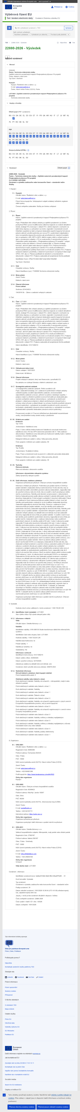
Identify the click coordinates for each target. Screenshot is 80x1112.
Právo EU (8, 1019)
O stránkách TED (10, 1005)
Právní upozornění (11, 987)
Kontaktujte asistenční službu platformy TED (19, 967)
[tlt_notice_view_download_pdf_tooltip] (10, 136)
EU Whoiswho (9, 1031)
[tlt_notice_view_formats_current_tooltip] (69, 168)
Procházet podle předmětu (59, 34)
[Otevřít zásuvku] (7, 57)
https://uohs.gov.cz (35, 814)
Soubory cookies (10, 991)
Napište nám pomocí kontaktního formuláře (19, 1071)
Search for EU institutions (13, 1085)
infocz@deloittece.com (28, 854)
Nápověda (8, 963)
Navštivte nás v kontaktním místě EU (17, 1074)
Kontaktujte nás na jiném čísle (15, 1067)
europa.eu (36, 1054)
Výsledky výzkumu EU (12, 1027)
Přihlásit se (58, 7)
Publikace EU (9, 1034)
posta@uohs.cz (26, 808)
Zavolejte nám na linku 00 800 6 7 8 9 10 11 (19, 1063)
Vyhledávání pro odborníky (39, 34)
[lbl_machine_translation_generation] (28, 150)
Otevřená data (9, 1023)
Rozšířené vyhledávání (21, 34)
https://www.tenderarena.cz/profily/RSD (40, 774)
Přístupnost (8, 995)
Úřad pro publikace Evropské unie (17, 949)
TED (6, 42)
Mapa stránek (9, 1009)
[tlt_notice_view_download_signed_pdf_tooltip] (13, 118)
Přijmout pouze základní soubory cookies (53, 1107)
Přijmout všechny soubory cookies (21, 1107)
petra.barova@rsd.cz (23, 87)
